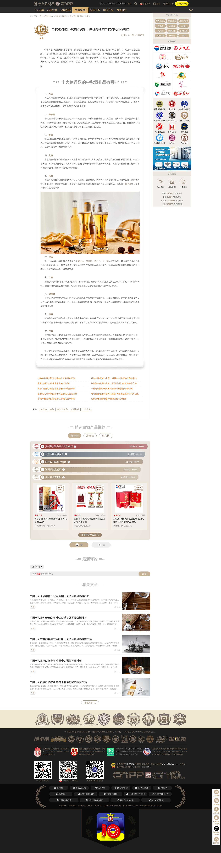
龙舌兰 (97, 261)
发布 (144, 574)
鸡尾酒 (52, 294)
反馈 (132, 35)
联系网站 (146, 767)
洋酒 (51, 257)
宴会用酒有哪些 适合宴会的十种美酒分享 (56, 388)
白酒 (87, 16)
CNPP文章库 (61, 16)
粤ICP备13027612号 (130, 806)
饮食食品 (71, 16)
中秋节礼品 (62, 409)
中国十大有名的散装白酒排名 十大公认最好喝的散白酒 (61, 639)
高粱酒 (160, 31)
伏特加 (89, 261)
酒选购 (44, 409)
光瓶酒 (172, 36)
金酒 (51, 277)
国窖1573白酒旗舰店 (122, 526)
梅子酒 (128, 184)
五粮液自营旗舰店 (82, 526)
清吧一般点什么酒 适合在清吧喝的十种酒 (56, 399)
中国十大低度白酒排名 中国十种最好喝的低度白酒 (58, 682)
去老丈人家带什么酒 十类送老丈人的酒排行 (57, 394)
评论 (125, 35)
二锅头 (183, 26)
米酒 (51, 331)
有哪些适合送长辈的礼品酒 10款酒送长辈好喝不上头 (115, 394)
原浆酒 (172, 26)
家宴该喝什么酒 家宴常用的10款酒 (53, 383)
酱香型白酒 (160, 21)
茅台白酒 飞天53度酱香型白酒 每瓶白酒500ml (51, 520)
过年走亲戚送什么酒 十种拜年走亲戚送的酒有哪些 (114, 378)
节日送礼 (86, 409)
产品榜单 (75, 409)
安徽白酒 (160, 36)
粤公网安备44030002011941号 (150, 806)
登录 (129, 3)
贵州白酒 (172, 31)
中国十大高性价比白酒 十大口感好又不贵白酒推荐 (58, 617)
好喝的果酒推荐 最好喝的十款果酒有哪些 (56, 378)
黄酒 (51, 155)
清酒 (51, 314)
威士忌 (81, 261)
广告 (189, 169)
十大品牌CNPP (47, 16)
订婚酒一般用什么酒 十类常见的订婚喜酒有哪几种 (114, 383)
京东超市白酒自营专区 (45, 526)
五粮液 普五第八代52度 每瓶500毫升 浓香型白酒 (89, 520)
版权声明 (140, 35)
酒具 (184, 36)
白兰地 (105, 261)
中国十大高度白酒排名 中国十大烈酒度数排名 (56, 660)
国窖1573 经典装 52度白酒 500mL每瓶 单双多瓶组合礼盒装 (128, 520)
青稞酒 (160, 26)
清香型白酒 (183, 21)
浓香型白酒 (172, 21)
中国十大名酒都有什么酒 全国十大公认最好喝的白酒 (59, 596)
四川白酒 (183, 31)
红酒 (51, 135)
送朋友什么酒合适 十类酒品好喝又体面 (108, 399)
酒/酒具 (80, 16)
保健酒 (52, 114)
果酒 (51, 176)
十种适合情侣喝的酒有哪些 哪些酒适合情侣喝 (111, 388)
